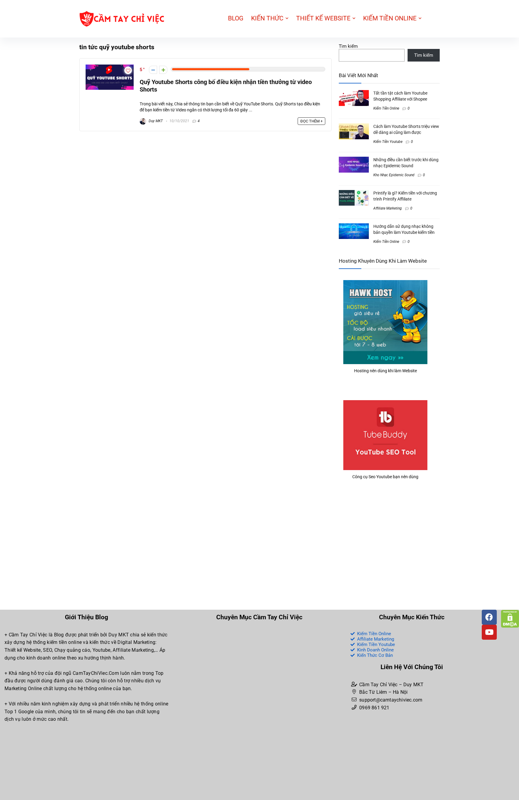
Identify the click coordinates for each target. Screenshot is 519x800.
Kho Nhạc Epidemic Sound (393, 175)
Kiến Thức (267, 18)
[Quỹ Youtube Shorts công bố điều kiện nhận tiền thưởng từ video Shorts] (110, 67)
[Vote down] (153, 70)
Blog (235, 18)
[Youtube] (489, 632)
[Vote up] (163, 70)
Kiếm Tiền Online (390, 18)
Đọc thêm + (311, 121)
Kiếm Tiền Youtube (387, 142)
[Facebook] (489, 617)
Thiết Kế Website (323, 18)
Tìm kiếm (348, 46)
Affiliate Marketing (387, 208)
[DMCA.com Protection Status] (510, 612)
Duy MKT (155, 121)
